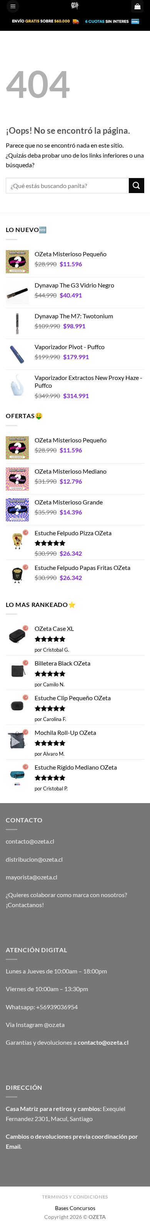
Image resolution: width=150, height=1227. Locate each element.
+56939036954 (57, 1006)
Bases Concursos (75, 1208)
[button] (13, 6)
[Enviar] (136, 185)
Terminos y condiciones (75, 1197)
